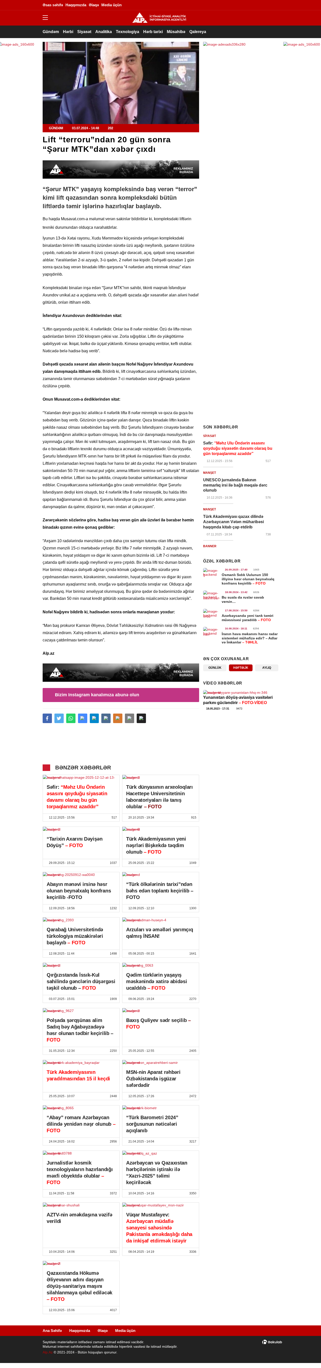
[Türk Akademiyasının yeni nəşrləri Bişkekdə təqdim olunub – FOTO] (160, 829)
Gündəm (51, 32)
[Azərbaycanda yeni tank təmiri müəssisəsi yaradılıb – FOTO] (211, 613)
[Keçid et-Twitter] (237, 5)
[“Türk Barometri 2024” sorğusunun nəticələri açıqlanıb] (160, 1107)
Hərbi (68, 32)
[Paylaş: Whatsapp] (70, 718)
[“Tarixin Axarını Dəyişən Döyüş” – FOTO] (81, 829)
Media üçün (125, 1330)
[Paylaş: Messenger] (82, 718)
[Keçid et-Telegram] (252, 5)
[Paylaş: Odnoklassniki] (117, 718)
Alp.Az (48, 1352)
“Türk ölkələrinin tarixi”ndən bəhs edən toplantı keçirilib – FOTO (159, 890)
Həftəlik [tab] (240, 667)
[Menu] (48, 18)
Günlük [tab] (214, 667)
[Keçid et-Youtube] (267, 5)
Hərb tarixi (153, 32)
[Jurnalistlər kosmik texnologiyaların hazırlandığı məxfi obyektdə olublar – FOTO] (81, 1153)
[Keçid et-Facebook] (229, 5)
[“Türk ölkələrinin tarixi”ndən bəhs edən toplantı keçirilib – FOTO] (160, 874)
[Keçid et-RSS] (274, 5)
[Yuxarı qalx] (307, 1354)
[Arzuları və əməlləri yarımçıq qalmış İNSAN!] (160, 920)
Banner (209, 546)
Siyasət (84, 32)
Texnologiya (127, 32)
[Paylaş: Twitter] (59, 718)
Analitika (103, 32)
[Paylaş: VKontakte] (106, 718)
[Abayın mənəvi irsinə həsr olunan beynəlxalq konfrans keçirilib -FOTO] (81, 874)
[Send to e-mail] (129, 718)
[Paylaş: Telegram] (94, 718)
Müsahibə (176, 32)
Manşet (209, 473)
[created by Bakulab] (272, 1342)
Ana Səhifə (52, 1330)
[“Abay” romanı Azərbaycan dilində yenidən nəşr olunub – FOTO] (81, 1107)
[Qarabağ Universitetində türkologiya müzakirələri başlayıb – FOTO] (81, 920)
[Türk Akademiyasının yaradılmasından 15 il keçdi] (81, 1062)
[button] (141, 718)
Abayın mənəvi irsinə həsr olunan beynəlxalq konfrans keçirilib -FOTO (79, 890)
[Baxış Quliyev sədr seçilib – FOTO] (160, 1010)
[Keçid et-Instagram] (244, 5)
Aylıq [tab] (266, 667)
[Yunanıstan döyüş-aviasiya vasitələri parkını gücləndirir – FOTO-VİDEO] (240, 692)
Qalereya (197, 32)
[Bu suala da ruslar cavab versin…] (211, 595)
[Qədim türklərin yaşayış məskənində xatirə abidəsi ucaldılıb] (160, 965)
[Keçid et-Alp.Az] (159, 17)
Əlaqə (103, 1330)
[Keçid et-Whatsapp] (259, 5)
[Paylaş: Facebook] (47, 718)
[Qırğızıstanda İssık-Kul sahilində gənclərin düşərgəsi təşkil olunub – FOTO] (81, 965)
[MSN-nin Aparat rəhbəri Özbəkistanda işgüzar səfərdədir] (160, 1062)
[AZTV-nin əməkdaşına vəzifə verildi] (81, 1205)
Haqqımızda (79, 1330)
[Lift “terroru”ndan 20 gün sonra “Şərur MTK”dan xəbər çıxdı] (121, 83)
